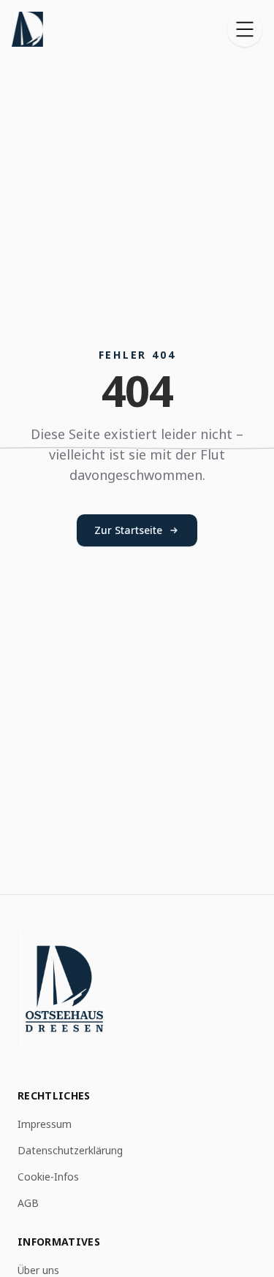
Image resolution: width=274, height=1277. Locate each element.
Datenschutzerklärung (70, 1150)
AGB (28, 1203)
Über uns (38, 1270)
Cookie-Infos (48, 1176)
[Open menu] (244, 29)
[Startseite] (27, 29)
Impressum (45, 1124)
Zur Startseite (128, 530)
